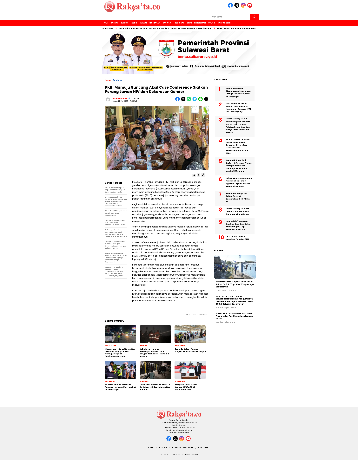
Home (105, 23)
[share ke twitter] (184, 101)
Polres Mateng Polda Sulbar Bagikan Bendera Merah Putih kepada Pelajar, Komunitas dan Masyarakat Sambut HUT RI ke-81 (238, 125)
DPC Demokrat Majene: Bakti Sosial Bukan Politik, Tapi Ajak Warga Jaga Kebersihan (234, 284)
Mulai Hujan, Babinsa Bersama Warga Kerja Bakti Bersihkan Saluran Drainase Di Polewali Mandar (150, 28)
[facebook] (231, 7)
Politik (211, 23)
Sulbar (124, 23)
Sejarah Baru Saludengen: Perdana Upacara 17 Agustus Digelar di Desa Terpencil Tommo (239, 182)
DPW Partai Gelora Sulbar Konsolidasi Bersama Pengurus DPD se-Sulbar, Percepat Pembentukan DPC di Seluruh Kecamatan (234, 300)
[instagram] (244, 7)
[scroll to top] (345, 455)
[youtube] (250, 7)
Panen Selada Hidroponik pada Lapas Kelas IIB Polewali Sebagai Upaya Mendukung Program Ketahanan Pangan (255, 28)
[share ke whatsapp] (189, 101)
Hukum (143, 23)
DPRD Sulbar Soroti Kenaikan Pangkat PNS (237, 237)
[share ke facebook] (178, 101)
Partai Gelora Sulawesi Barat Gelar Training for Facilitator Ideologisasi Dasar (234, 316)
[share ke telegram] (195, 101)
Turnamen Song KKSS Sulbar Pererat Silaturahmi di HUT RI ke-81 (238, 197)
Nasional (167, 23)
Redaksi (163, 447)
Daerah (114, 23)
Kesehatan (154, 23)
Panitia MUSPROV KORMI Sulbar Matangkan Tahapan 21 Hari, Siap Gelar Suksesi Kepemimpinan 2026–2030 (238, 146)
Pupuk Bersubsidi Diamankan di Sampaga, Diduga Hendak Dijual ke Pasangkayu (238, 92)
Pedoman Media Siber (182, 447)
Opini (189, 23)
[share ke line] (201, 101)
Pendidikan (200, 23)
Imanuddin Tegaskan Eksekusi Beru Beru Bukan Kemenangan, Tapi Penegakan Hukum (238, 225)
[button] (194, 175)
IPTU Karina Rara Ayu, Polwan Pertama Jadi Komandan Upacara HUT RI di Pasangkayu (238, 107)
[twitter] (237, 7)
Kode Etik (203, 447)
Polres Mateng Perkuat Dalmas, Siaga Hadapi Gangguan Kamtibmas (237, 211)
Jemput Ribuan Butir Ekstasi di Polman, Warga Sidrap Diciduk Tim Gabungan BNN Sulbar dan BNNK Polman (239, 165)
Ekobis (133, 23)
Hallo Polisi (224, 23)
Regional (179, 23)
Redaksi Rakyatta (119, 98)
